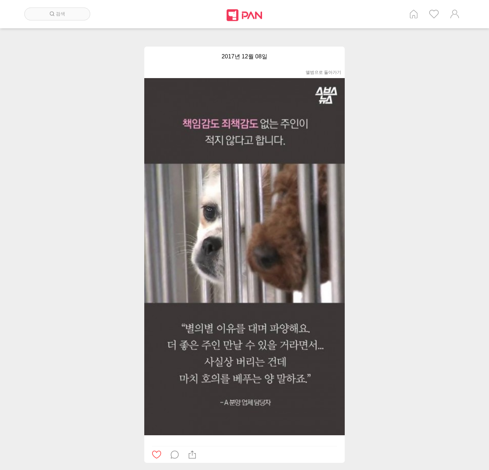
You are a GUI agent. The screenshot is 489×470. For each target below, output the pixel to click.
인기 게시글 (434, 14)
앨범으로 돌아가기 (323, 72)
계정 (454, 14)
